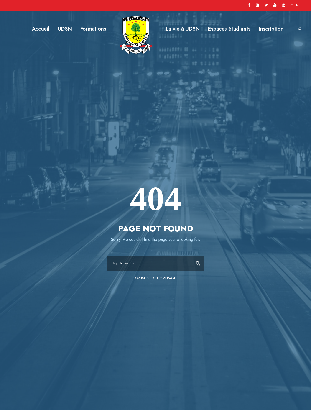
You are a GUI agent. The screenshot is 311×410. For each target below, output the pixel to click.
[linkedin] (257, 5)
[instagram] (283, 5)
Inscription (271, 29)
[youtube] (274, 5)
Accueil (40, 29)
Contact (295, 5)
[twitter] (266, 5)
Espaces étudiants (229, 29)
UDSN (65, 29)
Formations (93, 29)
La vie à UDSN (183, 29)
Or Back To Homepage (155, 278)
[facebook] (249, 5)
